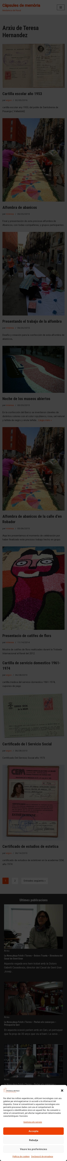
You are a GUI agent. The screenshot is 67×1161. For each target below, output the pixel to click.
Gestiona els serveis (32, 1122)
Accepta (33, 1131)
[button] (62, 1090)
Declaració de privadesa (42, 1156)
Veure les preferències (33, 1149)
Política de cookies (21, 1156)
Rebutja (33, 1140)
